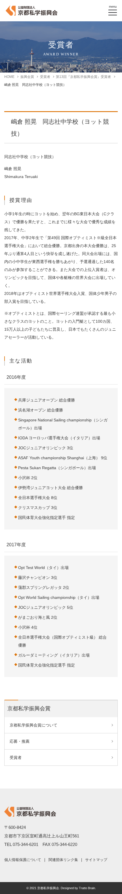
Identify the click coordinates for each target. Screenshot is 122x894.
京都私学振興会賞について (33, 725)
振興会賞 (27, 77)
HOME (9, 77)
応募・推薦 (20, 741)
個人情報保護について (22, 860)
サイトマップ (96, 860)
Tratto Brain (87, 888)
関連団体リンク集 (63, 860)
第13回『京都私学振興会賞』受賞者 (83, 77)
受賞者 (45, 77)
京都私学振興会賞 (29, 708)
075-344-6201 (25, 844)
